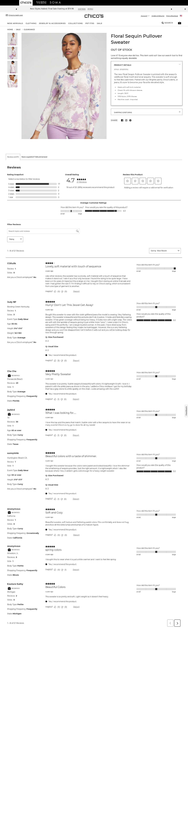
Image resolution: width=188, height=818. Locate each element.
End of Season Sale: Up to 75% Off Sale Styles (84, 9)
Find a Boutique (172, 16)
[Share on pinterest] (130, 120)
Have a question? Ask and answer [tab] (34, 157)
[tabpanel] (94, 394)
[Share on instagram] (126, 120)
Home (10, 29)
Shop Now (113, 9)
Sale (18, 29)
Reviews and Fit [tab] (13, 157)
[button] (179, 22)
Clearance (29, 29)
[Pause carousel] (185, 9)
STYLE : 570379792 (121, 69)
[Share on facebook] (122, 120)
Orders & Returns (158, 16)
